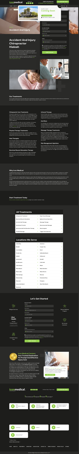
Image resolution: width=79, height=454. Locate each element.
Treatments (22, 446)
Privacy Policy (60, 446)
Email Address (27, 308)
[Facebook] (27, 3)
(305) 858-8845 (63, 1)
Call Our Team (50, 374)
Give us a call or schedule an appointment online (18, 199)
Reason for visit (44, 33)
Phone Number (27, 312)
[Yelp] (32, 3)
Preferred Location (45, 29)
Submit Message (49, 52)
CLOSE (60, 6)
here (48, 49)
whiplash (14, 126)
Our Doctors (36, 446)
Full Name (26, 304)
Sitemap (67, 446)
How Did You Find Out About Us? (30, 329)
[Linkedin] (30, 3)
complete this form (60, 368)
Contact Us (62, 6)
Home (11, 6)
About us (15, 6)
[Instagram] (29, 3)
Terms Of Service (51, 446)
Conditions (28, 446)
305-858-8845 (40, 336)
